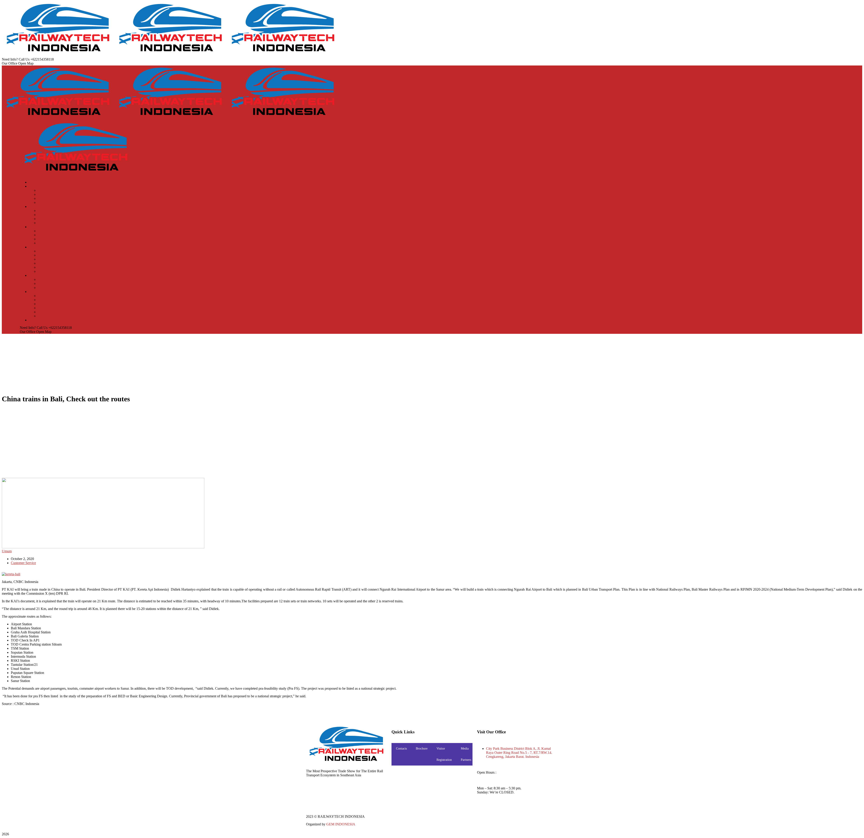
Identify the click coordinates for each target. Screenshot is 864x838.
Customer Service (23, 563)
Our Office (9, 63)
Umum (7, 551)
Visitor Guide (50, 263)
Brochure (422, 748)
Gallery (45, 223)
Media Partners (51, 279)
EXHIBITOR (39, 292)
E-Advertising (50, 255)
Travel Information (53, 300)
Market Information (54, 215)
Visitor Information (54, 271)
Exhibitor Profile (52, 235)
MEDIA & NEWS (42, 275)
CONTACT (37, 320)
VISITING (37, 247)
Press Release (50, 287)
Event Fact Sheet (52, 210)
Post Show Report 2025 (57, 243)
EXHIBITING (39, 227)
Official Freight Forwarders (59, 312)
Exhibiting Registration (56, 231)
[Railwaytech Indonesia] (58, 55)
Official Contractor (53, 304)
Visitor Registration (54, 267)
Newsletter (48, 283)
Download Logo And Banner (61, 296)
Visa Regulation (51, 316)
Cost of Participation (55, 239)
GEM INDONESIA (340, 824)
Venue (45, 219)
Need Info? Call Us (15, 59)
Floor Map (45, 251)
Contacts (401, 748)
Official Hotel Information (59, 308)
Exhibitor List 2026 (54, 259)
